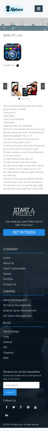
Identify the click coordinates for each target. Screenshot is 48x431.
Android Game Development (19, 310)
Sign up (10, 392)
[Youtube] (35, 407)
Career (7, 273)
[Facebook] (6, 407)
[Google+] (21, 407)
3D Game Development (17, 305)
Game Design (11, 331)
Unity (6, 336)
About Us (8, 263)
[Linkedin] (6, 415)
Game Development (15, 300)
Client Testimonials (14, 268)
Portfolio (8, 279)
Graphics (8, 352)
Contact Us (9, 284)
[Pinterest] (28, 407)
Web (6, 358)
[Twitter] (13, 407)
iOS (5, 347)
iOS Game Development (17, 315)
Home (6, 257)
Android (7, 342)
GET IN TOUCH (24, 232)
